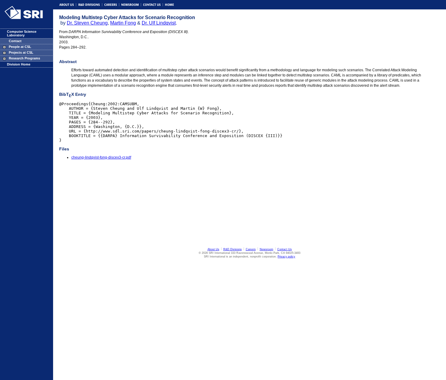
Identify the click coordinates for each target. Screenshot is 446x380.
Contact (15, 41)
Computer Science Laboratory (21, 33)
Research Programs (24, 58)
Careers (251, 249)
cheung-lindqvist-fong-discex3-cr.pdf (101, 157)
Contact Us (284, 249)
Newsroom (266, 249)
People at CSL (20, 47)
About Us (213, 249)
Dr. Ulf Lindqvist (159, 22)
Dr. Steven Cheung (87, 22)
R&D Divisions (232, 249)
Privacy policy (286, 256)
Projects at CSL (21, 52)
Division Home (18, 64)
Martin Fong (123, 22)
